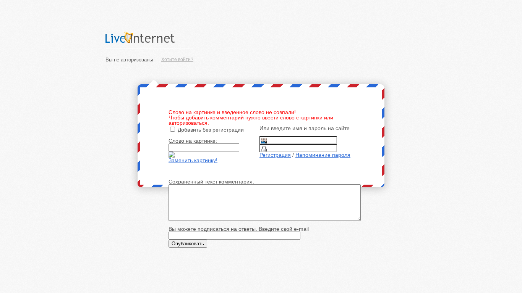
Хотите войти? (177, 59)
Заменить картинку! (193, 160)
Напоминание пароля (322, 155)
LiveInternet (149, 37)
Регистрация (275, 155)
